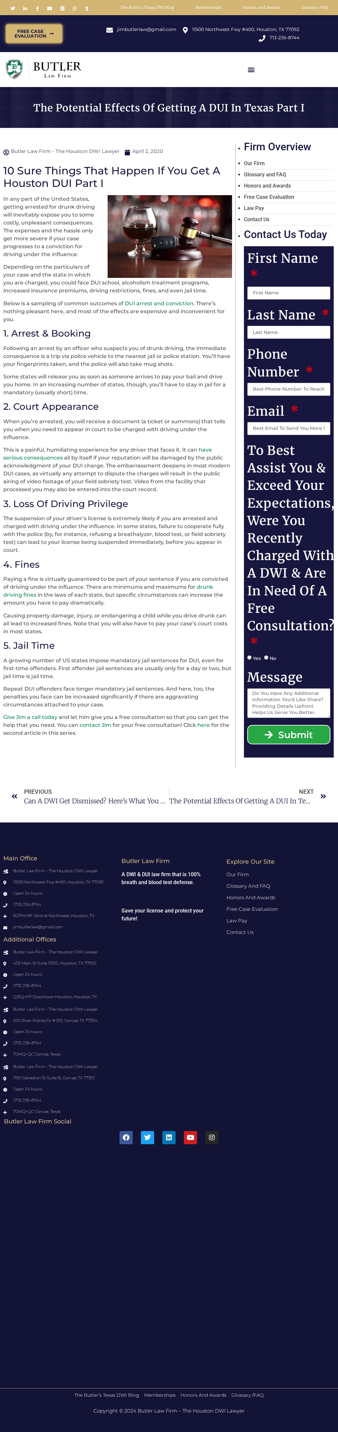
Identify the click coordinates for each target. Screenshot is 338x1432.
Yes (257, 658)
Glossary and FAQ (265, 174)
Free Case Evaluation (269, 197)
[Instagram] (212, 1137)
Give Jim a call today (30, 717)
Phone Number (275, 362)
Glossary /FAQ (314, 7)
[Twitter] (147, 1137)
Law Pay (254, 208)
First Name (282, 258)
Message (275, 677)
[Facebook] (126, 1137)
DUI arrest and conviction (159, 303)
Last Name (283, 315)
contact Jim (95, 725)
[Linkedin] (169, 1137)
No (273, 658)
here (203, 725)
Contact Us (256, 219)
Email (267, 411)
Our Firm (254, 163)
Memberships (208, 7)
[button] (251, 69)
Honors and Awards (261, 7)
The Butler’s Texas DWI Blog (147, 7)
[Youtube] (190, 1137)
